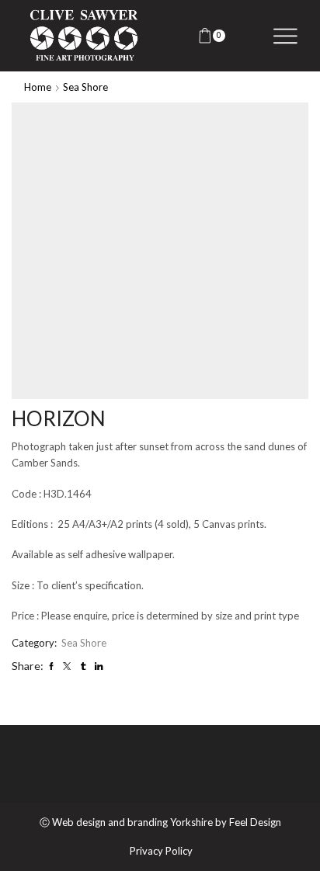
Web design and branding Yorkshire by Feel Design (166, 822)
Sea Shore (85, 87)
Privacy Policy (161, 851)
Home (37, 87)
